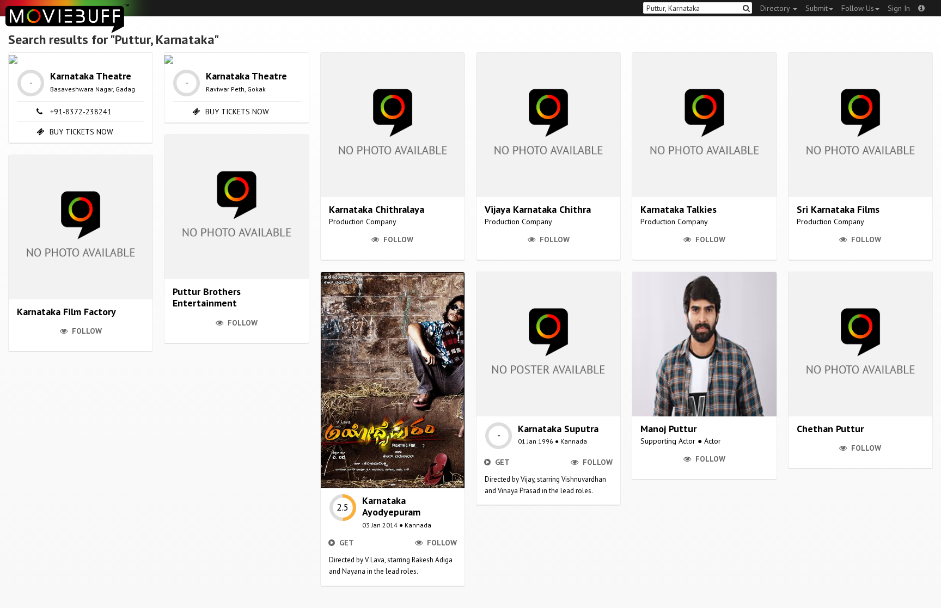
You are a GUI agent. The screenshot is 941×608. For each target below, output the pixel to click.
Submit (816, 8)
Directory (776, 8)
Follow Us (857, 8)
